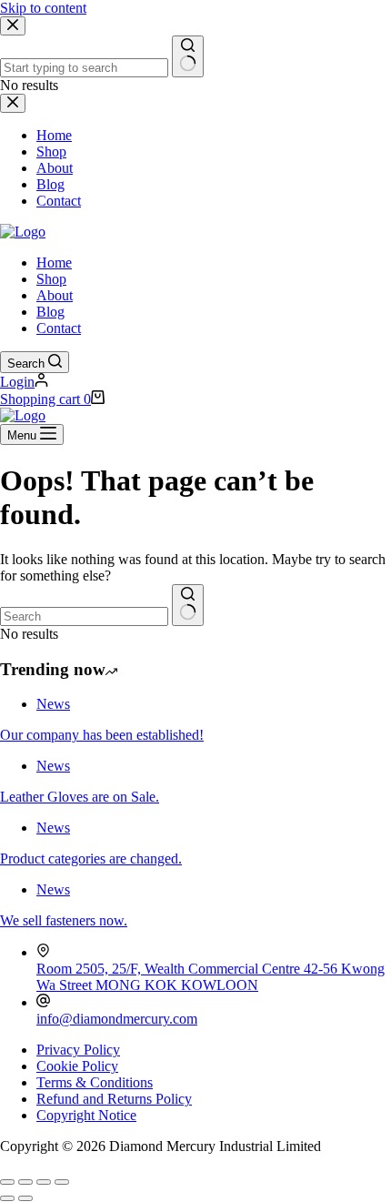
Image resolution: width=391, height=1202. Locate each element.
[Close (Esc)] (62, 1182)
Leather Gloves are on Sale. (79, 796)
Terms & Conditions (94, 1082)
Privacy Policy (78, 1049)
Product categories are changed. (91, 858)
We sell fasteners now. (63, 920)
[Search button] (188, 605)
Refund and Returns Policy (114, 1098)
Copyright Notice (86, 1115)
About (54, 295)
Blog (50, 311)
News (53, 704)
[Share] (43, 1182)
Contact (58, 328)
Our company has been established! (102, 734)
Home (54, 262)
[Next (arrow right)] (25, 1198)
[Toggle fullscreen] (25, 1182)
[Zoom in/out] (7, 1182)
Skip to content (43, 7)
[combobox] (84, 616)
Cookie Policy (77, 1066)
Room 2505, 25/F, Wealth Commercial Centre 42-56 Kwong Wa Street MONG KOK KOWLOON (210, 977)
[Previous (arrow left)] (7, 1198)
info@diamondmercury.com (116, 1018)
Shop (51, 279)
